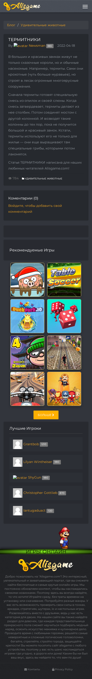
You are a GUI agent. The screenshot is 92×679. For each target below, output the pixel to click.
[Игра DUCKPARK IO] (27, 316)
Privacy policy (63, 669)
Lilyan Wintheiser (37, 462)
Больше (45, 415)
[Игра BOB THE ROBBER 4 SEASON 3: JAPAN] (27, 352)
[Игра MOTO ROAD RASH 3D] (27, 388)
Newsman (37, 45)
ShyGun (34, 477)
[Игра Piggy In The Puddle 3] (27, 279)
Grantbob (31, 444)
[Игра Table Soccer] (64, 279)
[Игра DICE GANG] (64, 316)
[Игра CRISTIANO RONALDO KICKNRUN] (64, 352)
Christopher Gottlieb (40, 493)
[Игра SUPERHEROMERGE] (64, 388)
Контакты (33, 669)
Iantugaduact (34, 510)
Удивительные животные (43, 178)
